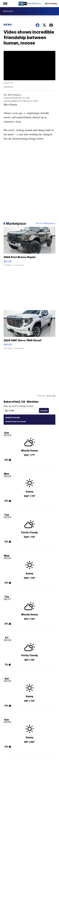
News (8, 24)
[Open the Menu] (5, 3)
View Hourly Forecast (15, 421)
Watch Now (50, 4)
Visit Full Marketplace (45, 223)
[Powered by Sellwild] (51, 396)
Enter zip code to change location (18, 406)
